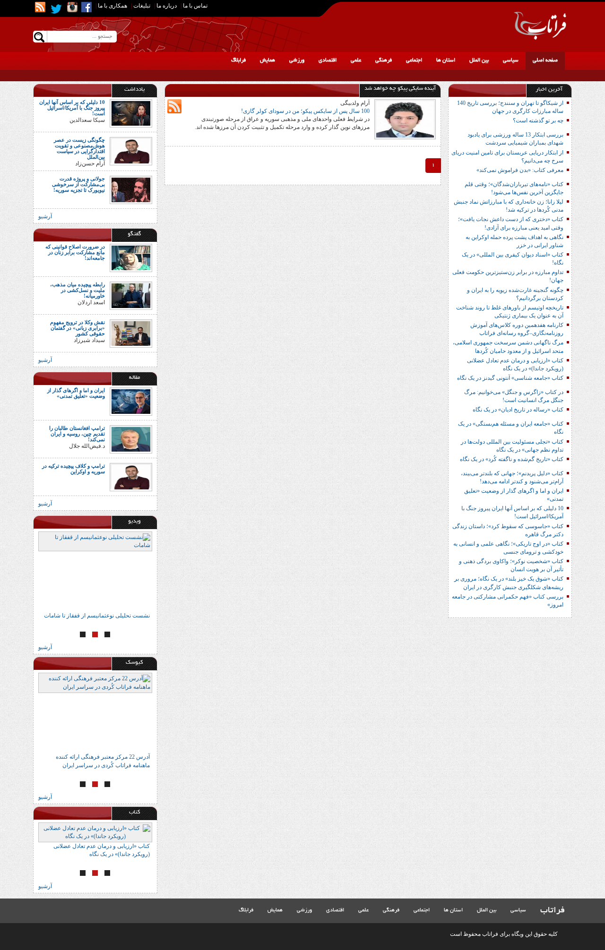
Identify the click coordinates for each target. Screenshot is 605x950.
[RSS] (40, 7)
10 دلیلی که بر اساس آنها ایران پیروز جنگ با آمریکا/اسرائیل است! (72, 107)
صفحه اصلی (545, 60)
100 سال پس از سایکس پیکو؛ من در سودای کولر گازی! (305, 111)
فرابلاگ (238, 60)
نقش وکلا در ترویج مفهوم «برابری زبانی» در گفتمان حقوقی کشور (77, 327)
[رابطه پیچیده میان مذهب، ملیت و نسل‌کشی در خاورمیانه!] (131, 294)
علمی (356, 60)
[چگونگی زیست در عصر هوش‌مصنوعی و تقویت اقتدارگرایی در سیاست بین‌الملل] (131, 150)
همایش (267, 60)
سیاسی (511, 60)
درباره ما (166, 5)
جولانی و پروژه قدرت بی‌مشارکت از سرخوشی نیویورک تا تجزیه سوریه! (78, 184)
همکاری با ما (112, 5)
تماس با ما (195, 5)
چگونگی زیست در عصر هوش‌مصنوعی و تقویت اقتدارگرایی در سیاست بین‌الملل (79, 148)
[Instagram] (72, 7)
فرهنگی (383, 60)
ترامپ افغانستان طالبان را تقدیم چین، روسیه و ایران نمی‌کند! (77, 433)
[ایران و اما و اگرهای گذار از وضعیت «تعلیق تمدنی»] (131, 401)
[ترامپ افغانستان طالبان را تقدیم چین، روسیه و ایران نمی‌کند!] (131, 439)
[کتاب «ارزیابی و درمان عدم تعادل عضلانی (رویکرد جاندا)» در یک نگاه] (95, 832)
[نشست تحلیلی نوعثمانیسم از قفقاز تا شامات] (95, 571)
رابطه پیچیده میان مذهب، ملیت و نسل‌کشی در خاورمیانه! (77, 290)
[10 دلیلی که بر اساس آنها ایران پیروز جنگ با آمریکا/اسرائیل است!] (131, 113)
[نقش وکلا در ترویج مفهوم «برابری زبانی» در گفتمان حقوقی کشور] (131, 332)
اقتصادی (328, 60)
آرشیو (45, 216)
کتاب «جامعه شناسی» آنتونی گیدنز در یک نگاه (510, 378)
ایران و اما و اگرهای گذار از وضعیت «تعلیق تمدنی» (76, 393)
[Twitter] (56, 9)
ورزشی (296, 60)
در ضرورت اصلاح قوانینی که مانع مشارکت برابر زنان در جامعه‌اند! (75, 252)
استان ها (445, 60)
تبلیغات (141, 5)
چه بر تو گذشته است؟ (538, 120)
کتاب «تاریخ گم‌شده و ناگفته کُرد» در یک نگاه (511, 459)
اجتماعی (414, 60)
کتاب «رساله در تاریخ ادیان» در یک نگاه (518, 409)
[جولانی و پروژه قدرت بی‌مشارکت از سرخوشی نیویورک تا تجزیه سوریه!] (131, 189)
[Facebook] (86, 7)
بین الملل (479, 60)
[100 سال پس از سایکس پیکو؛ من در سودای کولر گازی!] (405, 118)
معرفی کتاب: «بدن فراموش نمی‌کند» (519, 170)
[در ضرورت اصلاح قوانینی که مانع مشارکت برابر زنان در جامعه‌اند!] (131, 257)
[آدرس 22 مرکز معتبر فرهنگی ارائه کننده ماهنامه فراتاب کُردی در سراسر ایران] (95, 713)
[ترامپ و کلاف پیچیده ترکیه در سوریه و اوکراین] (131, 476)
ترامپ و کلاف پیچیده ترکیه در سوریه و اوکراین (73, 468)
